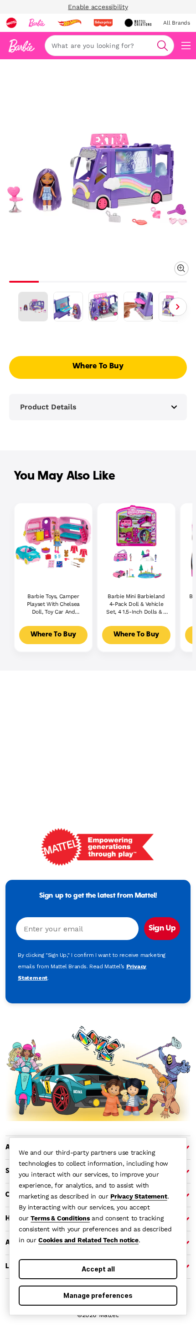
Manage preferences (98, 1295)
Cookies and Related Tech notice (88, 1240)
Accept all (98, 1269)
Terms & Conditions (60, 1218)
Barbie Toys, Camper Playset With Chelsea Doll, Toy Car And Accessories (53, 604)
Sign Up (162, 928)
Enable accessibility (98, 7)
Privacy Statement (138, 1196)
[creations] (138, 23)
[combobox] (109, 45)
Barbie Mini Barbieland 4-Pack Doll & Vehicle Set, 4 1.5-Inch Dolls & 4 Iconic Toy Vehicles (136, 604)
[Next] (178, 307)
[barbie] (37, 23)
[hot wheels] (69, 23)
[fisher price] (103, 23)
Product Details (48, 407)
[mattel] (11, 23)
